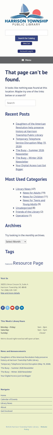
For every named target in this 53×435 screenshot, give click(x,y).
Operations (22, 215)
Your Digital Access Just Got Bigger (16, 375)
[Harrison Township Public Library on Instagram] (17, 308)
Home (3, 395)
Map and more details (10, 293)
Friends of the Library (28, 211)
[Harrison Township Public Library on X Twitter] (7, 308)
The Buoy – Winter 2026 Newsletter (16, 371)
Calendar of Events (9, 399)
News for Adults (32, 192)
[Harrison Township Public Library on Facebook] (3, 308)
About (3, 407)
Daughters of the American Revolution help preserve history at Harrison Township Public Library (24, 358)
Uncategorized (24, 208)
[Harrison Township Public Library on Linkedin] (22, 308)
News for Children (33, 196)
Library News (23, 189)
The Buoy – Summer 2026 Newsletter (17, 368)
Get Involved (6, 411)
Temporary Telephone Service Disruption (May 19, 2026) (31, 142)
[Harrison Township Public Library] (26, 14)
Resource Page (28, 263)
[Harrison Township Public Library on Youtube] (12, 308)
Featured (8, 264)
